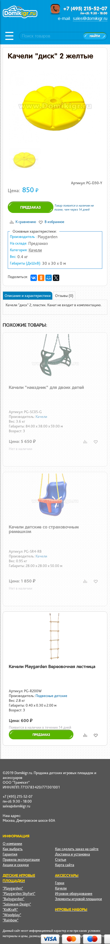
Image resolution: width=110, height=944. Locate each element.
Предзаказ (30, 207)
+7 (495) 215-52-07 (85, 8)
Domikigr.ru (20, 18)
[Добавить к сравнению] (85, 442)
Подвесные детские (51, 696)
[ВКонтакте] (33, 278)
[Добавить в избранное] (96, 442)
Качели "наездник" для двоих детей (46, 387)
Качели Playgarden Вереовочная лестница (52, 666)
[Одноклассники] (41, 278)
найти (95, 36)
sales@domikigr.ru (90, 18)
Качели (35, 250)
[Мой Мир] (48, 278)
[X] (56, 278)
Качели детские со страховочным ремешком (44, 529)
